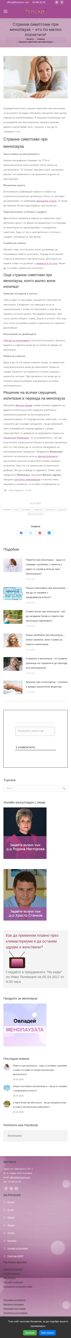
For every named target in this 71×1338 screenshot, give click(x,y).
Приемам (30, 1332)
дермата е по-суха (46, 263)
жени (16, 509)
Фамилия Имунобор (13, 1269)
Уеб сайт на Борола (13, 1282)
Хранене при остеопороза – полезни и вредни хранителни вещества (47, 684)
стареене (62, 509)
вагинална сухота (47, 200)
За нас (10, 1210)
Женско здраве (23, 405)
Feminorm (15, 1136)
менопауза (26, 509)
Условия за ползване (17, 1248)
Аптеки (10, 1233)
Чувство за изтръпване (16, 340)
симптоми (38, 509)
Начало (11, 1202)
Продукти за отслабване (15, 1313)
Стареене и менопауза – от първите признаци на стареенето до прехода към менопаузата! (46, 663)
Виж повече (47, 1332)
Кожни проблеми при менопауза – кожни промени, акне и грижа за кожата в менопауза (45, 640)
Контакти (11, 1240)
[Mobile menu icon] (5, 11)
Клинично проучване (13, 1304)
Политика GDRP (15, 1256)
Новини (11, 1217)
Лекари (10, 1225)
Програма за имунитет (14, 1300)
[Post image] (12, 565)
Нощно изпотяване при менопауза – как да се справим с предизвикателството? (46, 593)
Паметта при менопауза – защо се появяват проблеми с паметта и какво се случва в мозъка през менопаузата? (45, 566)
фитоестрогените (48, 456)
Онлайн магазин (11, 1273)
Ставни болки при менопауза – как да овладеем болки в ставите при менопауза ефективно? (45, 616)
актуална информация (27, 479)
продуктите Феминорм (16, 437)
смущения (50, 509)
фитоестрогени (35, 514)
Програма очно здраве (14, 1308)
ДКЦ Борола (9, 1278)
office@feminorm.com (18, 2)
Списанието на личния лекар (17, 1286)
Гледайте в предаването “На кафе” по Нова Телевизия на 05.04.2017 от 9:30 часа (35, 977)
